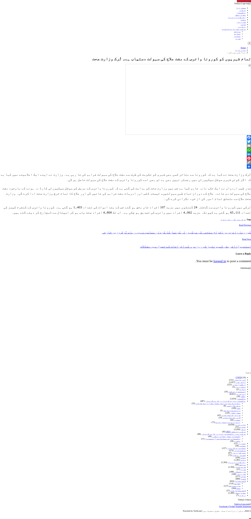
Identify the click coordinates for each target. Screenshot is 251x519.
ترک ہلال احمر (233, 406)
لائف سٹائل (240, 481)
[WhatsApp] (125, 150)
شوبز (238, 38)
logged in (219, 261)
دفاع (243, 20)
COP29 (239, 377)
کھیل (243, 479)
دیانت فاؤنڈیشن (232, 410)
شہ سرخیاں (240, 467)
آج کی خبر (241, 382)
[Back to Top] (250, 518)
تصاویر (242, 443)
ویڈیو (242, 495)
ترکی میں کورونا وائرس (233, 219)
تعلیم (237, 36)
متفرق (237, 420)
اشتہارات (7, 515)
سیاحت (237, 31)
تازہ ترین (240, 50)
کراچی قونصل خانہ (231, 415)
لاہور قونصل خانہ (232, 417)
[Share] (125, 166)
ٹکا (239, 408)
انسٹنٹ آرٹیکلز (237, 391)
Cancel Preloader (244, 1)
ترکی (243, 429)
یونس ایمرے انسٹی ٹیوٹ (228, 422)
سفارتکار (235, 413)
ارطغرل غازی (239, 384)
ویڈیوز (242, 27)
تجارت (237, 34)
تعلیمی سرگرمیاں (236, 448)
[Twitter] (125, 141)
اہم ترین (241, 394)
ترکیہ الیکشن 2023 (236, 432)
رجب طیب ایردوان (237, 17)
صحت (239, 488)
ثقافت (237, 483)
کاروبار (241, 22)
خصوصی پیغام (239, 455)
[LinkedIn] (125, 154)
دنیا (243, 460)
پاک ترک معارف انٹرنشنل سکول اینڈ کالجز (218, 403)
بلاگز (243, 396)
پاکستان (241, 13)
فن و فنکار (240, 472)
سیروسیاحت (235, 486)
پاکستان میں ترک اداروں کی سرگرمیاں (225, 401)
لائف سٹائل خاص (238, 490)
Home (243, 48)
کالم (243, 24)
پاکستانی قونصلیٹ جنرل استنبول (223, 439)
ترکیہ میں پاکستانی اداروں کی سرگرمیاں (223, 434)
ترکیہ (242, 10)
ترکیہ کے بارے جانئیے (234, 29)
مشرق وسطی (240, 15)
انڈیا (242, 389)
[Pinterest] (125, 158)
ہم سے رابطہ (23, 515)
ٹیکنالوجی (240, 450)
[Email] (125, 146)
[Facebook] (125, 137)
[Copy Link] (125, 162)
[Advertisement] (172, 318)
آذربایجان (240, 380)
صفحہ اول (241, 8)
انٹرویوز (240, 387)
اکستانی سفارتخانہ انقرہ (226, 436)
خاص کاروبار (239, 453)
